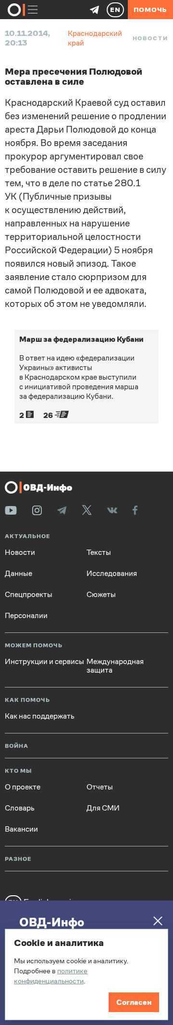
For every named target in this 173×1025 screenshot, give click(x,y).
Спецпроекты (28, 594)
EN (115, 9)
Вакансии (21, 829)
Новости (150, 38)
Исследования (111, 573)
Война (16, 746)
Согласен (133, 1002)
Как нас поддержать (39, 716)
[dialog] (86, 974)
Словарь (20, 808)
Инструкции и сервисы (44, 661)
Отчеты (99, 787)
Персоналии (26, 615)
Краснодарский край (95, 38)
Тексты (98, 552)
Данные (18, 573)
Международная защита (115, 666)
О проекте (22, 787)
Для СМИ (103, 808)
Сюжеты (101, 594)
